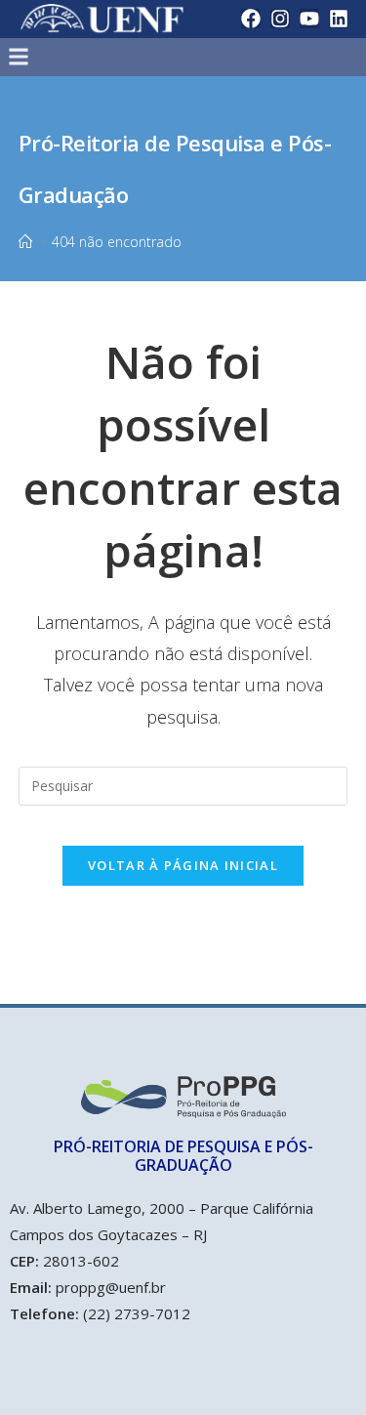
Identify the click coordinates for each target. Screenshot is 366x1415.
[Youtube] (309, 18)
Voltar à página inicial (183, 865)
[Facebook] (251, 18)
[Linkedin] (338, 18)
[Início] (25, 241)
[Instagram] (280, 18)
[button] (141, 57)
